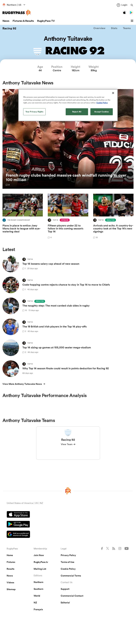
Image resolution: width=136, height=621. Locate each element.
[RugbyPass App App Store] (68, 515)
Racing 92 (9, 28)
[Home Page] (16, 12)
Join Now (39, 555)
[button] (132, 20)
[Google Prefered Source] (68, 535)
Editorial (65, 602)
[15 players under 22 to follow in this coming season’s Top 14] (68, 217)
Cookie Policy (68, 568)
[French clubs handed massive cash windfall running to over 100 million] (68, 139)
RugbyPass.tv (41, 562)
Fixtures (11, 562)
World (37, 595)
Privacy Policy (68, 555)
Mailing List (40, 568)
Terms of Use (67, 562)
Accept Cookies (101, 111)
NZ (35, 602)
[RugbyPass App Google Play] (68, 524)
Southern (38, 589)
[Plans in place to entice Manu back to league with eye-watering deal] (22, 217)
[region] (68, 105)
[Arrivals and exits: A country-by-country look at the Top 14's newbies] (113, 217)
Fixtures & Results (23, 21)
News (5, 21)
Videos (10, 582)
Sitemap (11, 589)
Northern (38, 582)
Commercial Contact (72, 595)
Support (65, 589)
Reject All (76, 111)
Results (10, 568)
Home (10, 555)
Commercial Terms (71, 575)
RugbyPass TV (46, 21)
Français (38, 609)
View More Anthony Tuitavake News (22, 384)
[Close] (113, 93)
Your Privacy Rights (34, 111)
